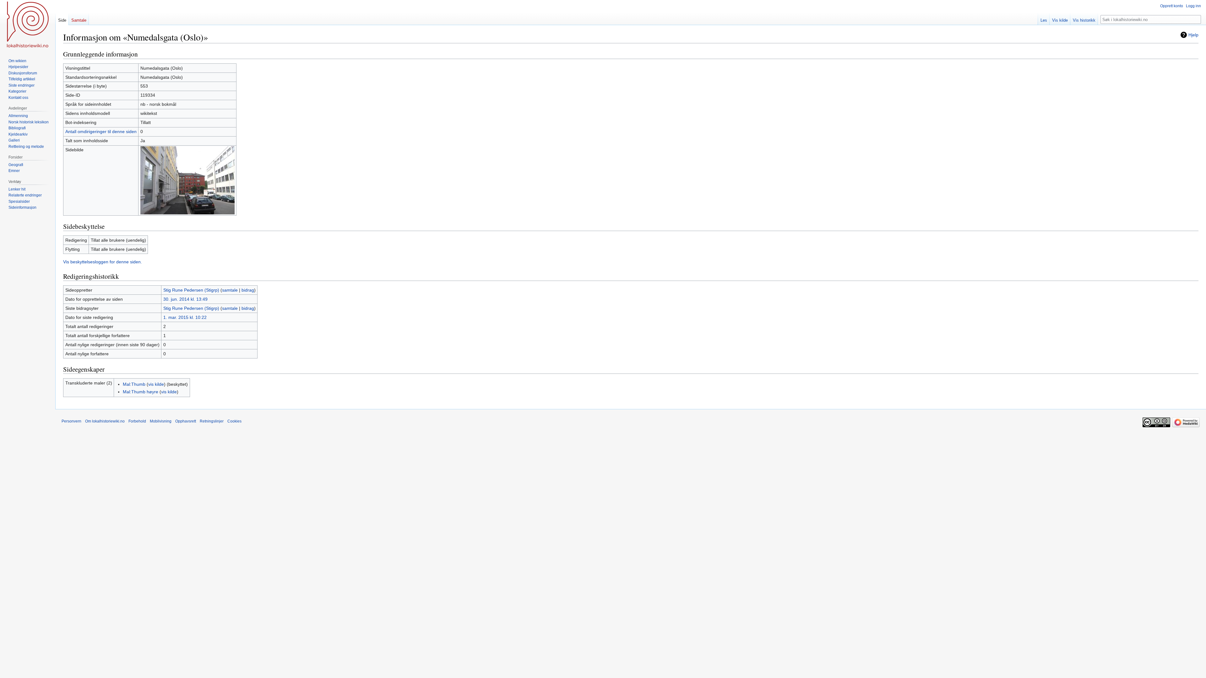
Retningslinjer (212, 421)
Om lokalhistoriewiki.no (105, 421)
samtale (230, 290)
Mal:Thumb (134, 384)
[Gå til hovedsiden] (28, 25)
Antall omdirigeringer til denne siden (101, 131)
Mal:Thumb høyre (140, 391)
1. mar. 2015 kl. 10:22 (185, 317)
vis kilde (156, 384)
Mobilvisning (160, 421)
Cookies (234, 421)
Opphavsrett (185, 421)
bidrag (248, 290)
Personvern (71, 421)
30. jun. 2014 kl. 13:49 (185, 299)
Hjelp (1193, 34)
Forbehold (137, 421)
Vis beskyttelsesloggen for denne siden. (102, 261)
